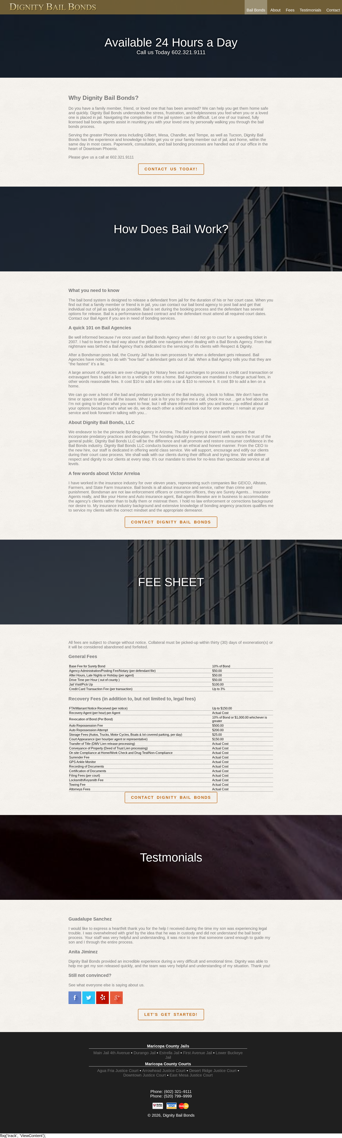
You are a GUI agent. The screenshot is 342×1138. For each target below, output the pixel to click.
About (275, 10)
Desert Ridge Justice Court (213, 1070)
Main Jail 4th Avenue (111, 1053)
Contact (333, 10)
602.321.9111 (189, 52)
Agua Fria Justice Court (118, 1070)
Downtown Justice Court (144, 1075)
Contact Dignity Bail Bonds (171, 522)
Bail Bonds (256, 10)
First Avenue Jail (197, 1053)
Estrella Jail (169, 1053)
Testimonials (310, 10)
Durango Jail (145, 1053)
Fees (290, 10)
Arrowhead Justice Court (163, 1070)
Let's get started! (171, 1014)
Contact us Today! (171, 169)
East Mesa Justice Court (191, 1075)
